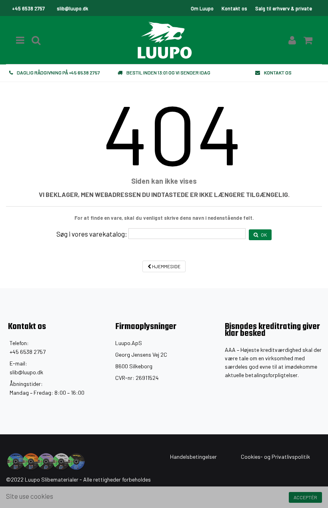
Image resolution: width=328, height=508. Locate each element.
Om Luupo (202, 8)
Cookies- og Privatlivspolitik (275, 456)
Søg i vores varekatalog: (91, 234)
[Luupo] (164, 40)
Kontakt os (234, 8)
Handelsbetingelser (193, 456)
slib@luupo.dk (26, 372)
